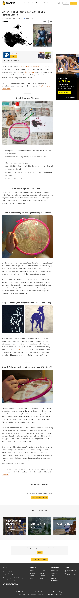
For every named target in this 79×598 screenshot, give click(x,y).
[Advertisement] (67, 77)
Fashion (20, 18)
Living (42, 573)
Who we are (54, 580)
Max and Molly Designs (12, 61)
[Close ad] (77, 55)
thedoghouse (7, 18)
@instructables (71, 571)
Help (52, 576)
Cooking (42, 571)
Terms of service (35, 592)
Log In (66, 3)
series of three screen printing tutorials (32, 67)
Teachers (39, 3)
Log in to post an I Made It (39, 498)
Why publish (54, 571)
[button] (51, 21)
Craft (14, 18)
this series (5, 475)
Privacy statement (46, 592)
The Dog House (29, 72)
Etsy (18, 72)
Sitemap (53, 578)
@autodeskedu (71, 574)
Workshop (32, 573)
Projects (23, 3)
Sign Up (73, 3)
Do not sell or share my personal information (32, 594)
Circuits (32, 571)
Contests (30, 3)
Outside (42, 576)
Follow (13, 56)
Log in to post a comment (39, 559)
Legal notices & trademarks (54, 594)
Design (32, 576)
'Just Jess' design (22, 349)
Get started (54, 573)
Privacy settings (58, 592)
